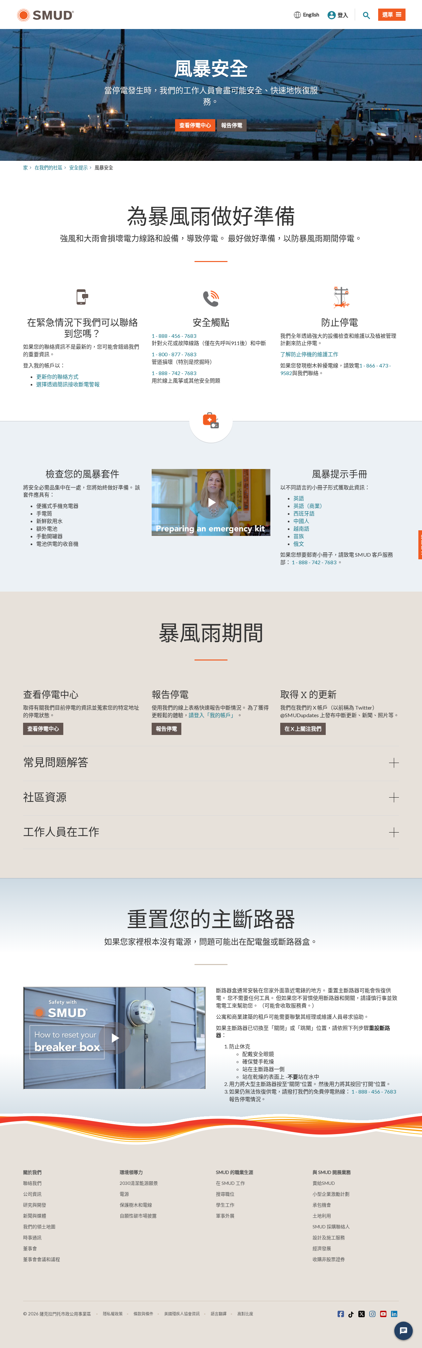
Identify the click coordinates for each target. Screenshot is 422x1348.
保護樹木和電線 (136, 1205)
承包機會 (322, 1205)
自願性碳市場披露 (138, 1215)
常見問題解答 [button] (55, 762)
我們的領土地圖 (39, 1226)
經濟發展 (322, 1248)
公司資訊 (32, 1194)
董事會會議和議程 (41, 1259)
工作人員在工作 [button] (61, 832)
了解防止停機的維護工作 (309, 354)
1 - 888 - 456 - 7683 (174, 336)
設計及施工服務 (329, 1237)
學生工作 (225, 1205)
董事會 (30, 1248)
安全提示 (78, 167)
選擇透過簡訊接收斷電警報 (68, 384)
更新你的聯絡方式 (57, 376)
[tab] (211, 762)
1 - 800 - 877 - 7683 (174, 354)
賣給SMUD (324, 1183)
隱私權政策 (113, 1313)
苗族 (298, 536)
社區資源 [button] (45, 797)
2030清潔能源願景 (139, 1183)
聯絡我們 (32, 1183)
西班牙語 (304, 513)
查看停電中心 (195, 125)
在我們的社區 (48, 167)
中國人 (301, 521)
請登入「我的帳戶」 (212, 715)
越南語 (301, 528)
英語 (298, 498)
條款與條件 (143, 1313)
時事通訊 (32, 1237)
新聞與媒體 (34, 1215)
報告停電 (231, 125)
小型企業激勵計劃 (331, 1194)
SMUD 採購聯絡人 (331, 1226)
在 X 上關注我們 (303, 728)
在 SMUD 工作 (230, 1183)
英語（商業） (309, 506)
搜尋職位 (225, 1194)
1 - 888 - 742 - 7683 (174, 373)
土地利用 (322, 1215)
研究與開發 (34, 1205)
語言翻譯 (218, 1313)
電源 (124, 1194)
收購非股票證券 (329, 1259)
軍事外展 (225, 1215)
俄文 (298, 544)
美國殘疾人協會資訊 (182, 1313)
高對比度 (245, 1313)
